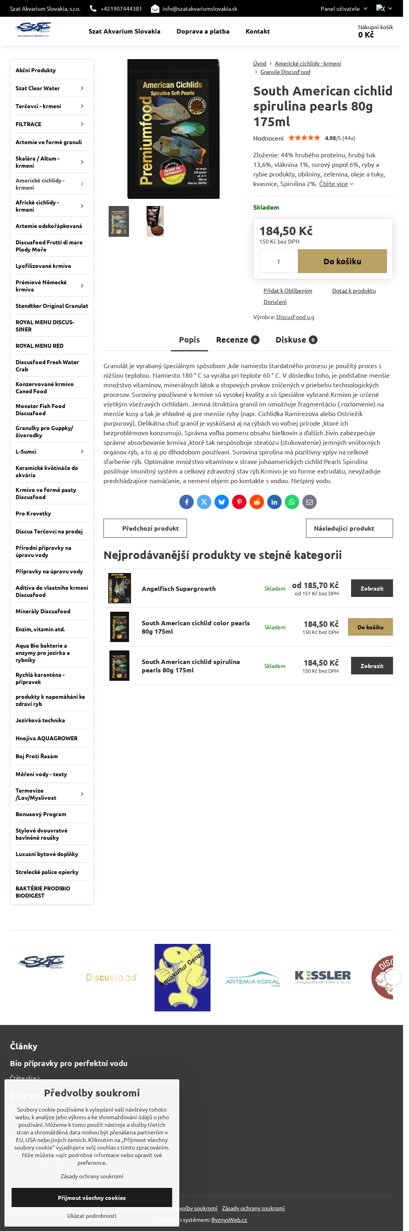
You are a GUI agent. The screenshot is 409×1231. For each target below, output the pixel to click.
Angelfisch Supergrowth (179, 588)
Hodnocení (268, 138)
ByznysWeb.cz (229, 1219)
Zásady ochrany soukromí (253, 1207)
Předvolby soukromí (192, 1207)
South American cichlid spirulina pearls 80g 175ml (191, 665)
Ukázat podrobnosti (92, 1215)
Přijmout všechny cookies (92, 1197)
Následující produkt (344, 528)
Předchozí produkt (150, 528)
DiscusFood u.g (295, 316)
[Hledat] (324, 31)
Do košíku (342, 261)
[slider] (304, 138)
